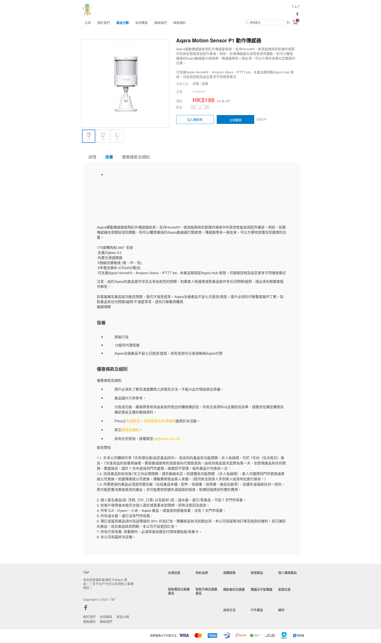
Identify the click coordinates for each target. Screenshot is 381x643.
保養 (109, 157)
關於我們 (103, 22)
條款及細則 (130, 429)
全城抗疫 (174, 572)
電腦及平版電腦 (261, 589)
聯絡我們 (160, 22)
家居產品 (257, 572)
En (288, 22)
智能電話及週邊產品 (179, 591)
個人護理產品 (287, 572)
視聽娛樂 (229, 572)
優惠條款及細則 (136, 157)
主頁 (88, 22)
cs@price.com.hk (166, 438)
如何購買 (141, 22)
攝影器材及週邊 (234, 589)
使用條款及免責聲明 (160, 420)
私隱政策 (133, 420)
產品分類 (122, 22)
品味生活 (229, 610)
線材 (281, 610)
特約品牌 (202, 572)
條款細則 (179, 22)
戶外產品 (257, 610)
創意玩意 (284, 589)
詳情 (92, 157)
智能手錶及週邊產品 (206, 591)
